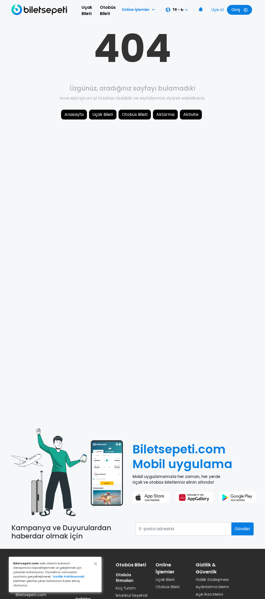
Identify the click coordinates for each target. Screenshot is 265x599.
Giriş (236, 10)
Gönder (242, 529)
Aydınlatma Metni (212, 586)
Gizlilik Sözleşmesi (212, 579)
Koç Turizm (126, 588)
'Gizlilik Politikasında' (68, 576)
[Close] (95, 563)
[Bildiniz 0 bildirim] (201, 10)
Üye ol (217, 10)
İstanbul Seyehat (132, 595)
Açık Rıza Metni (209, 594)
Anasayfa (74, 114)
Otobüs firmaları (124, 577)
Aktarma (165, 114)
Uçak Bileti (87, 10)
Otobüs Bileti (108, 10)
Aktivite (190, 114)
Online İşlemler (136, 9)
